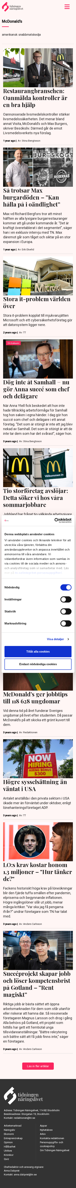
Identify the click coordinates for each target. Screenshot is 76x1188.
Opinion (8, 1142)
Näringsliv (9, 1129)
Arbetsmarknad (12, 1125)
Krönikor (8, 1154)
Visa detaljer (55, 639)
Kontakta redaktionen (52, 1138)
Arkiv (43, 1134)
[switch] (66, 599)
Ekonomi (9, 1134)
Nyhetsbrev (46, 1129)
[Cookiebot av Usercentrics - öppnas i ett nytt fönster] (55, 520)
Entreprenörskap (13, 1138)
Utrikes (8, 1150)
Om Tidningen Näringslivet (54, 1150)
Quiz (6, 1159)
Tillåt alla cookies (38, 651)
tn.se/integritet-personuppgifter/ (38, 572)
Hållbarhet (9, 1146)
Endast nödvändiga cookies (38, 664)
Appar (43, 1125)
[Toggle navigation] (67, 7)
